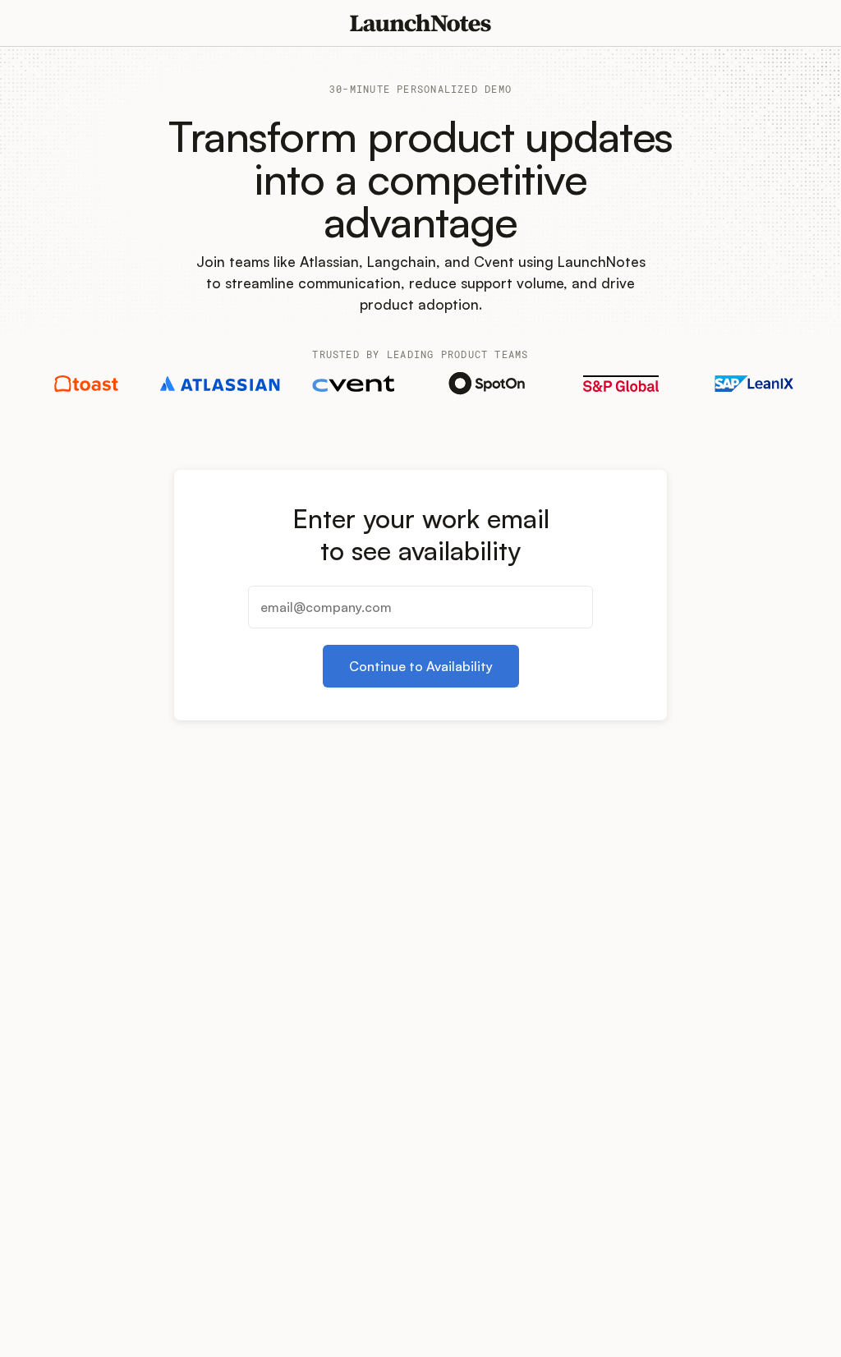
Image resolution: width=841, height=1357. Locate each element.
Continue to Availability (421, 666)
